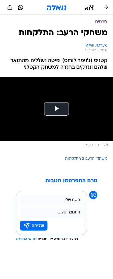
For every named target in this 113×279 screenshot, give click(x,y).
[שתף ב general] (10, 7)
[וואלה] (56, 7)
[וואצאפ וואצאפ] (20, 7)
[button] (89, 7)
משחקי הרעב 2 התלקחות (86, 159)
